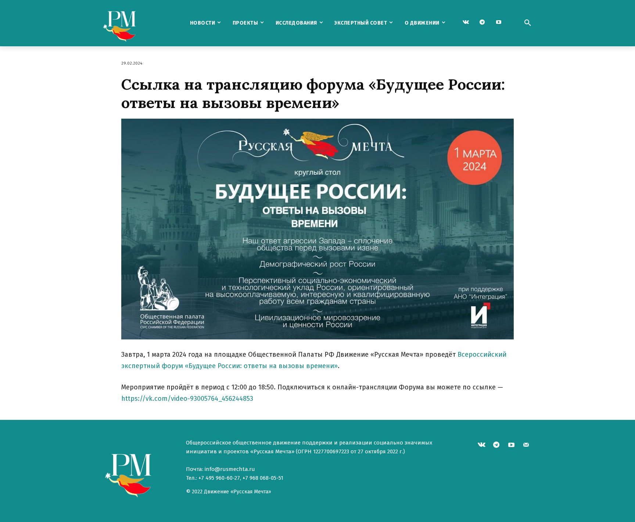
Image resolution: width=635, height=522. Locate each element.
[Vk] (465, 22)
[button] (528, 23)
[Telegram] (482, 22)
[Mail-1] (526, 445)
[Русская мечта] (137, 23)
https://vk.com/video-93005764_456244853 (187, 399)
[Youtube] (498, 22)
